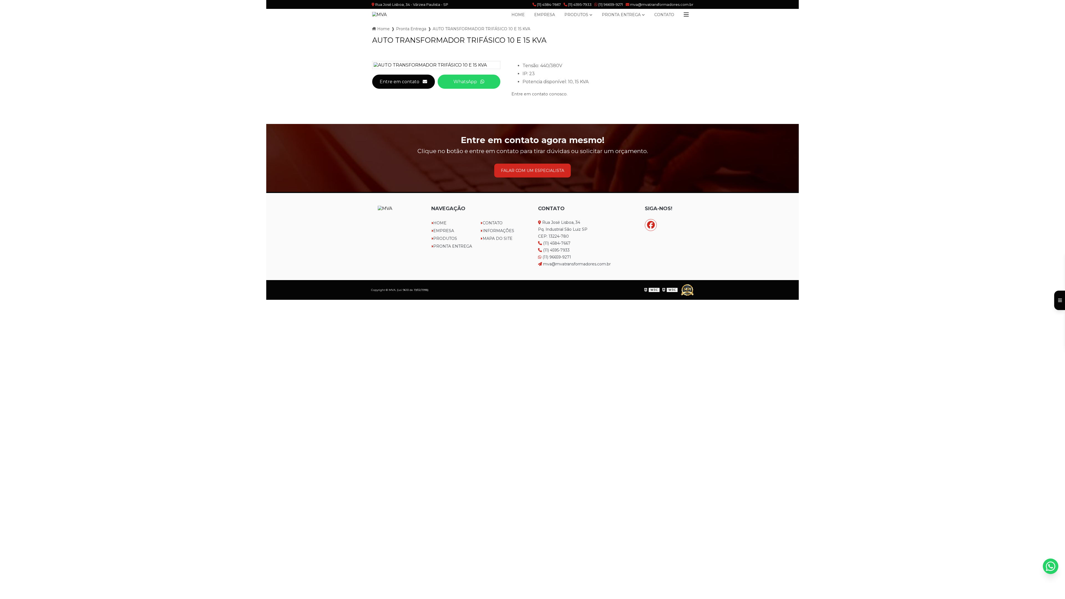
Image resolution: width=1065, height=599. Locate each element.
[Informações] (686, 14)
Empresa (544, 14)
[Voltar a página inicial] (379, 14)
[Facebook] (651, 225)
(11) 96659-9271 (610, 4)
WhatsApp (465, 81)
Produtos (576, 14)
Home (518, 14)
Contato (664, 14)
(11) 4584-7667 (548, 4)
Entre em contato (399, 81)
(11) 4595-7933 (579, 4)
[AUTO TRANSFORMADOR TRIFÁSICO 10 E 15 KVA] (436, 65)
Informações (498, 230)
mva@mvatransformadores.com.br (661, 4)
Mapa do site (498, 238)
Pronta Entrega (621, 14)
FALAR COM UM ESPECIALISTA (532, 170)
